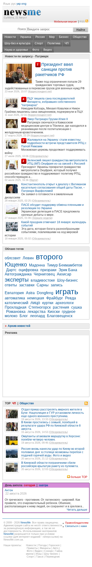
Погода (42, 545)
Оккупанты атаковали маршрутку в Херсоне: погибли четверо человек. (51, 438)
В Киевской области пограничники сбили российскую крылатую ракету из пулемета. (50, 464)
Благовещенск (59, 316)
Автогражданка (18, 274)
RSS (82, 21)
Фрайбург (54, 298)
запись (57, 285)
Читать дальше (77, 509)
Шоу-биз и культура (17, 43)
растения (61, 307)
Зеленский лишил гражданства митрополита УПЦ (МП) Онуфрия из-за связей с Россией (57, 162)
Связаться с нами (76, 526)
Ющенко (16, 264)
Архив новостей (18, 326)
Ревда (70, 298)
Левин (28, 258)
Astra (30, 293)
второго (49, 256)
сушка (76, 307)
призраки (48, 270)
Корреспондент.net (40, 91)
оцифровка (28, 270)
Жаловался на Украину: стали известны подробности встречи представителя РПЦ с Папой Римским (53, 143)
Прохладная (15, 307)
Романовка (15, 312)
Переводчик (52, 556)
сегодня (29, 485)
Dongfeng (45, 293)
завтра (43, 485)
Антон (9, 490)
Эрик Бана (68, 270)
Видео (47, 49)
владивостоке (43, 280)
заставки (26, 285)
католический (16, 303)
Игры (39, 553)
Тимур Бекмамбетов (64, 265)
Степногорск (40, 307)
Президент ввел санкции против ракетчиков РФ (54, 69)
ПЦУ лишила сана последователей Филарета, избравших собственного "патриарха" (48, 102)
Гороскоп (54, 545)
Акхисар (64, 274)
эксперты (17, 279)
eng (23, 3)
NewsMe (26, 522)
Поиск (22, 29)
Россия (40, 37)
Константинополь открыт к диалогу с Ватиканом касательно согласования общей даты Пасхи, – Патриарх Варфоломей (53, 188)
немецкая (35, 298)
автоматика (15, 298)
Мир (52, 37)
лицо (35, 302)
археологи (64, 303)
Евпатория (14, 293)
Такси (39, 556)
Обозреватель (38, 156)
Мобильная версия (65, 21)
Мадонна (37, 265)
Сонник (48, 550)
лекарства (37, 312)
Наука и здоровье (16, 49)
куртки (47, 303)
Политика (53, 43)
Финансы (45, 548)
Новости (10, 37)
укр (19, 3)
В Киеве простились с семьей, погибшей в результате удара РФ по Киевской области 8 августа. (51, 426)
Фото (35, 49)
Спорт (39, 43)
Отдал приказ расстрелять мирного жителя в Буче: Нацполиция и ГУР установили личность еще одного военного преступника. (52, 413)
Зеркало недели (42, 217)
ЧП (67, 43)
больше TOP (79, 477)
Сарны (43, 285)
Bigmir (33, 180)
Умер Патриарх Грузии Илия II (47, 119)
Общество (80, 37)
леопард (37, 316)
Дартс (11, 270)
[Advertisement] (40, 354)
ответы (11, 285)
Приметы (32, 548)
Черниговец (44, 274)
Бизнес (64, 37)
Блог (24, 316)
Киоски (54, 312)
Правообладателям (76, 522)
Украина (25, 37)
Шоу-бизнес (67, 280)
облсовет (13, 258)
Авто (56, 548)
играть (66, 291)
